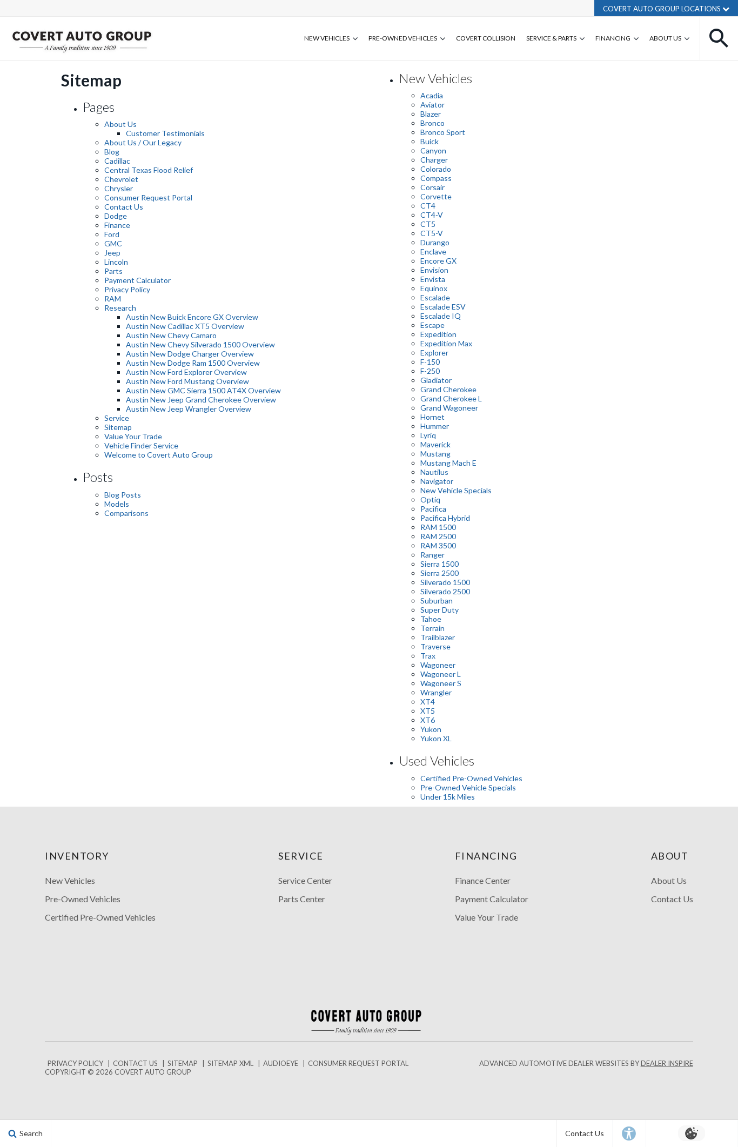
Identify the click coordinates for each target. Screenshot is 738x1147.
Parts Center (301, 899)
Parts (113, 271)
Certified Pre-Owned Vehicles (471, 778)
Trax (427, 655)
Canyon (433, 150)
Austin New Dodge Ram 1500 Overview (193, 362)
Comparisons (126, 513)
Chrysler (118, 188)
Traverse (435, 646)
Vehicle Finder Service (141, 445)
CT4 (427, 205)
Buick (429, 141)
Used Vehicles (436, 760)
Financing (612, 38)
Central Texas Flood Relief (148, 170)
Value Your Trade (133, 436)
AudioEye (280, 1063)
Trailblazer (437, 637)
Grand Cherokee (448, 389)
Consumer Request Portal (148, 197)
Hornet (432, 416)
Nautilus (434, 472)
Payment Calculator (137, 280)
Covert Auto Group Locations (662, 8)
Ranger (432, 554)
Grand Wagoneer (449, 407)
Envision (434, 269)
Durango (434, 242)
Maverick (435, 444)
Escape (432, 325)
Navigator (436, 481)
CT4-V (431, 214)
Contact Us (123, 206)
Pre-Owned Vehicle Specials (468, 787)
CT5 (427, 224)
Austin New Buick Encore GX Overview (192, 316)
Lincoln (116, 261)
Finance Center (483, 880)
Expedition (438, 334)
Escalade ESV (443, 306)
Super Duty (439, 609)
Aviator (432, 104)
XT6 (427, 720)
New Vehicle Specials (456, 490)
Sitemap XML (230, 1063)
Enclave (433, 251)
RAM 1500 (438, 527)
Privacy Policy (127, 289)
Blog (111, 151)
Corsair (432, 187)
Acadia (431, 95)
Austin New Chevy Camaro (171, 335)
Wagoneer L (440, 674)
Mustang (435, 453)
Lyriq (428, 435)
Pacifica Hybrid (445, 517)
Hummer (434, 426)
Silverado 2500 (445, 591)
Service (116, 417)
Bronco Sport (442, 132)
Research (120, 307)
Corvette (436, 196)
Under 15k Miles (447, 796)
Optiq (430, 499)
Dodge (115, 215)
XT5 (427, 710)
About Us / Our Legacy (143, 142)
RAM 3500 (438, 545)
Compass (436, 178)
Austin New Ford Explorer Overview (186, 372)
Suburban (436, 600)
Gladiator (436, 380)
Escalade (435, 297)
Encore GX (438, 260)
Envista (432, 279)
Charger (434, 159)
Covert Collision (485, 38)
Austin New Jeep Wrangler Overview (188, 408)
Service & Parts (551, 38)
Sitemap (118, 427)
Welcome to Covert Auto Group (158, 454)
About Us (665, 38)
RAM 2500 (438, 536)
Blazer (430, 113)
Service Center (305, 880)
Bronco (432, 123)
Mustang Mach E (448, 462)
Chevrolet (121, 179)
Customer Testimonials (165, 133)
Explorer (434, 352)
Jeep (112, 252)
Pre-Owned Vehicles (402, 38)
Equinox (433, 288)
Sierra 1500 (439, 563)
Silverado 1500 (445, 582)
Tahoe (430, 618)
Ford (111, 234)
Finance (117, 225)
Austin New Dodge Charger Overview (190, 353)
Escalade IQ (440, 315)
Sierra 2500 (439, 573)
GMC (113, 243)
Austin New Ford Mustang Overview (187, 381)
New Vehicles (327, 38)
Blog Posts (122, 494)
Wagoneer (437, 664)
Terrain (432, 628)
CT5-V (431, 233)
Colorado (435, 168)
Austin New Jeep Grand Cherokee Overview (201, 399)
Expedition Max (446, 343)
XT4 (427, 701)
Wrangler (436, 692)
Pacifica (433, 508)
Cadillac (117, 160)
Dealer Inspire (667, 1063)
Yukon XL (436, 738)
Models (116, 503)
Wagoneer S (440, 683)
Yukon (430, 729)
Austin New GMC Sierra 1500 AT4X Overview (203, 390)
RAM (112, 298)
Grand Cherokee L (451, 398)
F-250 (430, 370)
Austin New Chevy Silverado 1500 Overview (200, 344)
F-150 (430, 361)
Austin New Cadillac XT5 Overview (185, 326)
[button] (719, 38)
